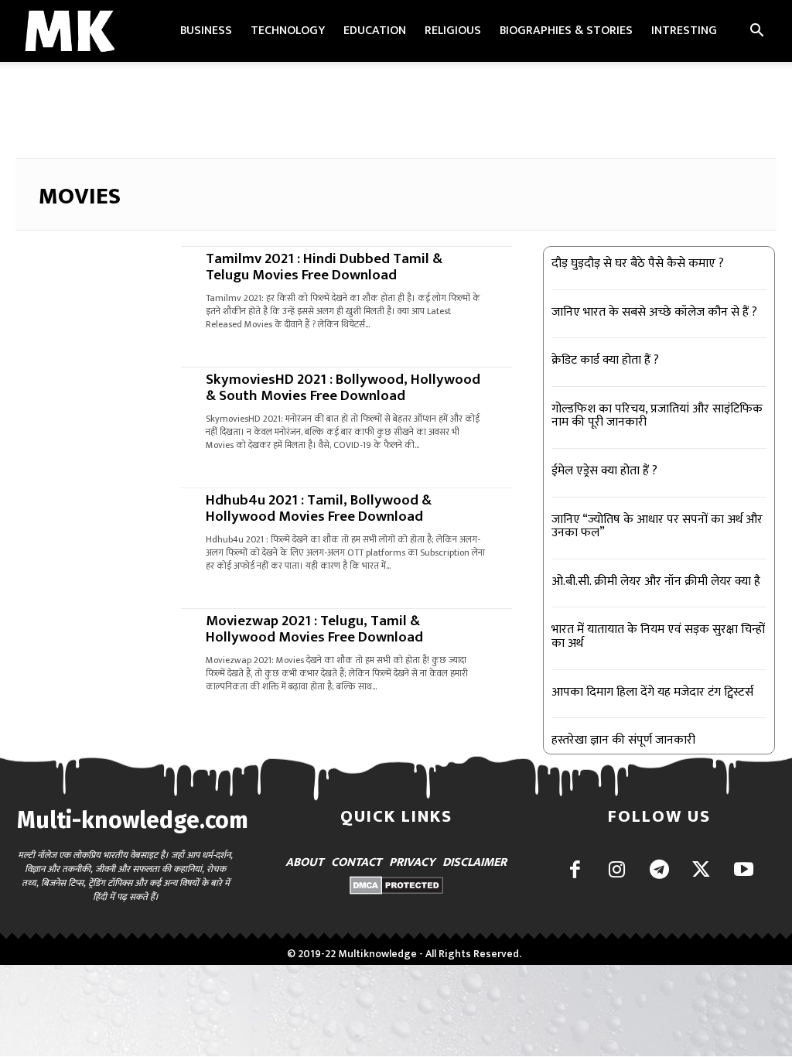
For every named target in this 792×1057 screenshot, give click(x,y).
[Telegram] (659, 870)
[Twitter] (701, 870)
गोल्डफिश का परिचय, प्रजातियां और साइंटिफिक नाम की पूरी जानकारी (657, 416)
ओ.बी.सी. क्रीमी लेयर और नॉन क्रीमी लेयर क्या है (655, 581)
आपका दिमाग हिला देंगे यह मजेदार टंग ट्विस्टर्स (652, 692)
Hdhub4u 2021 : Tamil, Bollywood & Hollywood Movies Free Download (319, 508)
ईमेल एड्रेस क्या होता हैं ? (604, 470)
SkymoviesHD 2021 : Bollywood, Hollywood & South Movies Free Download (343, 388)
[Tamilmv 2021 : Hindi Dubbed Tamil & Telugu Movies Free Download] (91, 288)
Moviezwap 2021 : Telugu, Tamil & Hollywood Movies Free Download (314, 629)
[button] (756, 32)
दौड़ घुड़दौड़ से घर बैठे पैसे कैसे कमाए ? (637, 263)
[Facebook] (575, 870)
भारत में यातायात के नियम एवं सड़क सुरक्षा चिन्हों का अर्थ (658, 636)
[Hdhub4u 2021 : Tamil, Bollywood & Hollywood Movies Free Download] (91, 529)
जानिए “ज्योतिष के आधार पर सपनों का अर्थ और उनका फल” (657, 526)
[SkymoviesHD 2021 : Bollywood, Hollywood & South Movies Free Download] (91, 408)
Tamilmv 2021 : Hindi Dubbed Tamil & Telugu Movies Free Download (324, 267)
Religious (453, 30)
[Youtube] (743, 870)
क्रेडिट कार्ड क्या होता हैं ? (605, 360)
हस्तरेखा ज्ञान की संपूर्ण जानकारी (623, 740)
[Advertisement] (396, 103)
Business (206, 30)
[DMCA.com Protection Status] (396, 890)
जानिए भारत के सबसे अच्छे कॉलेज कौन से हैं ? (654, 312)
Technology (288, 30)
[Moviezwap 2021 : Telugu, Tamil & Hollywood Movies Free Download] (91, 650)
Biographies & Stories (566, 30)
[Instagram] (616, 870)
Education (374, 30)
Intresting (684, 30)
